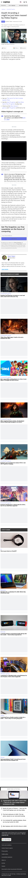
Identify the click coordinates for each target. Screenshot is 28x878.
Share (5, 48)
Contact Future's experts (7, 848)
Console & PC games (11, 9)
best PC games (11, 102)
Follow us (16, 48)
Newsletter (24, 48)
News (3, 21)
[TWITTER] (9, 259)
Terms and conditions (7, 845)
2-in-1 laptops (12, 5)
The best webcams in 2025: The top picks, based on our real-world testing (14, 815)
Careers (3, 866)
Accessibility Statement (7, 857)
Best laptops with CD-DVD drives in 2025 (15, 826)
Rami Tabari (9, 21)
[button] (2, 2)
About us (4, 860)
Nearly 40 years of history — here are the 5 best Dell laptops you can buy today (15, 809)
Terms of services (17, 242)
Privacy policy (5, 851)
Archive (3, 863)
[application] (14, 150)
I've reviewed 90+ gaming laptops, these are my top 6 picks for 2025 (14, 821)
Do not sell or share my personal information (12, 869)
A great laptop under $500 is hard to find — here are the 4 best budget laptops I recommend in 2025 (14, 802)
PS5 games (12, 108)
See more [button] (14, 126)
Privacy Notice (19, 244)
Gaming (3, 9)
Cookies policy (5, 854)
